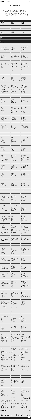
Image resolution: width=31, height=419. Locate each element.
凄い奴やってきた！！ (13, 406)
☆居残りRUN (12, 237)
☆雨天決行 (2, 155)
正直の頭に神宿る (23, 338)
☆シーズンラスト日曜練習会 (4, 91)
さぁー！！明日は (3, 328)
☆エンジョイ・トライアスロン (4, 268)
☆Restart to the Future (4, 265)
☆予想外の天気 (2, 46)
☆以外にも (2, 137)
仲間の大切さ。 (23, 390)
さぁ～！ (12, 352)
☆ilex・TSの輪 (13, 267)
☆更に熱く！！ (23, 92)
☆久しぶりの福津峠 (3, 54)
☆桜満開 (22, 215)
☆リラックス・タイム (23, 275)
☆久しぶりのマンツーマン (4, 156)
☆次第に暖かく (23, 118)
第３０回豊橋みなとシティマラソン (15, 318)
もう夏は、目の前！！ (24, 403)
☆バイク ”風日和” (3, 150)
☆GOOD (22, 125)
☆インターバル (13, 120)
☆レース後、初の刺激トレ (14, 68)
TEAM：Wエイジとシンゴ (4, 321)
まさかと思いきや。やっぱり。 (15, 393)
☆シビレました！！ (13, 195)
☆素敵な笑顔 (22, 250)
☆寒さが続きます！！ (3, 227)
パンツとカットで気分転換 (24, 352)
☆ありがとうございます (4, 285)
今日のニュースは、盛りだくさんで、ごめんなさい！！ (15, 403)
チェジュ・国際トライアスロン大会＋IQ (15, 334)
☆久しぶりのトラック (3, 276)
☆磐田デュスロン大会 (3, 168)
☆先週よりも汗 (2, 107)
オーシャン (22, 334)
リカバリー (12, 296)
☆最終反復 (22, 111)
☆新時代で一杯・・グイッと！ (25, 159)
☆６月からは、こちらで (14, 167)
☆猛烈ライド (2, 99)
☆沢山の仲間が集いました (24, 241)
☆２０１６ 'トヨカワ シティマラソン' (5, 88)
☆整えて (2, 275)
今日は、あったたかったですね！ (15, 365)
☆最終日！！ (12, 100)
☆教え (11, 249)
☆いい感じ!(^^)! (3, 226)
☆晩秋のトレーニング (23, 238)
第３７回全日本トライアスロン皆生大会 (25, 69)
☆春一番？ (22, 219)
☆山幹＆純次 (12, 149)
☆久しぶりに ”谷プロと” (24, 107)
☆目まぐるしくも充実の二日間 (25, 185)
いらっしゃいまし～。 (24, 351)
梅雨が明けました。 (3, 391)
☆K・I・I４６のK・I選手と (24, 220)
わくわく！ (12, 351)
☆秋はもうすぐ (13, 199)
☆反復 (1, 66)
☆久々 (22, 143)
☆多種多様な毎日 (3, 253)
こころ (1, 326)
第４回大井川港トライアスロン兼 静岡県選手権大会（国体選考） (5, 401)
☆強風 (22, 156)
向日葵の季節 (12, 333)
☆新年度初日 (2, 55)
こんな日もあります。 (3, 365)
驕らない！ (2, 397)
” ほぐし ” (22, 302)
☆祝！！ (22, 142)
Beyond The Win (23, 340)
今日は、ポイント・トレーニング (25, 360)
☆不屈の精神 (2, 274)
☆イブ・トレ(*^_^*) (13, 232)
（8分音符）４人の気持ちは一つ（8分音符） (15, 309)
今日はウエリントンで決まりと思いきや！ (25, 350)
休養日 (1, 383)
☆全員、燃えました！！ (4, 269)
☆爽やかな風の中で (13, 102)
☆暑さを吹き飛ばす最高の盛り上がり (5, 260)
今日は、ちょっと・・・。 (14, 359)
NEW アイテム (23, 318)
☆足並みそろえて (3, 196)
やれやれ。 (22, 369)
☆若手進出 (2, 139)
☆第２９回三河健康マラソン (4, 180)
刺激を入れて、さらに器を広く (4, 337)
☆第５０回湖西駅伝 (3, 149)
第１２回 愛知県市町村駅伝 (14, 62)
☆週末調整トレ (13, 47)
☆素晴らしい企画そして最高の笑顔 (5, 273)
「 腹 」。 (12, 394)
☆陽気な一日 (12, 150)
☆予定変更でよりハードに (24, 148)
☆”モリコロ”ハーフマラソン (4, 57)
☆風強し (2, 102)
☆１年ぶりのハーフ (3, 143)
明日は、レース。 (13, 379)
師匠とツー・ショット (24, 355)
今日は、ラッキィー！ (13, 366)
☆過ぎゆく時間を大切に (14, 227)
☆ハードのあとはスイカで (14, 66)
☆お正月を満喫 (23, 229)
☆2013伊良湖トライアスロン (4, 160)
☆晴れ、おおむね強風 (3, 125)
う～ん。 (12, 371)
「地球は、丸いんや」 (24, 303)
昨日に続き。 (12, 383)
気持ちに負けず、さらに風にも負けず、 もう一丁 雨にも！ (5, 358)
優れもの (12, 341)
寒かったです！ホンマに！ (4, 360)
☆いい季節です (23, 173)
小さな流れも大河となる (4, 341)
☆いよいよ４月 (2, 80)
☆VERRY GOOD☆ (23, 293)
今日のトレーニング (3, 380)
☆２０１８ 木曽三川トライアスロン (5, 50)
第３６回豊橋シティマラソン (14, 87)
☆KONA (22, 266)
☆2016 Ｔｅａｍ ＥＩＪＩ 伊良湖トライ (15, 90)
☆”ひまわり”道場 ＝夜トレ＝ (25, 286)
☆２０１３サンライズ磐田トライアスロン (25, 158)
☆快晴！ (22, 233)
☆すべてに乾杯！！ (23, 186)
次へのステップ (23, 326)
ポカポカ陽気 (2, 355)
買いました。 (12, 368)
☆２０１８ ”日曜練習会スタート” (15, 56)
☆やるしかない (2, 77)
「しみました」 (23, 301)
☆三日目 (12, 67)
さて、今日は (22, 328)
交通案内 (30, 410)
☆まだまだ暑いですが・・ (14, 200)
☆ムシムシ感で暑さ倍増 (24, 166)
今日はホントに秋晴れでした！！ (25, 370)
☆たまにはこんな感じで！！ (4, 205)
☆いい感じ (22, 141)
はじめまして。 (3, 408)
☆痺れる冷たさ (23, 84)
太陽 (1, 336)
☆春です (12, 286)
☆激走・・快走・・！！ (24, 226)
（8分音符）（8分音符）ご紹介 (15, 282)
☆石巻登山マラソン (3, 207)
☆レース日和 (22, 210)
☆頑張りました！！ (23, 265)
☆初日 (22, 147)
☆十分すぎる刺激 (3, 68)
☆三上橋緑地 (2, 221)
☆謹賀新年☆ (22, 150)
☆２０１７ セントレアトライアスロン (15, 72)
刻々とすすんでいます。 (4, 351)
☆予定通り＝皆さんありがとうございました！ (15, 192)
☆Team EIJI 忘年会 (3, 63)
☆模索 (11, 147)
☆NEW (1, 79)
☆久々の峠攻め (2, 84)
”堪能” (22, 292)
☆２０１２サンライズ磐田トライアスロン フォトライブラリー (5, 198)
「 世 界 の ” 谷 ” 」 (4, 333)
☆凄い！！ (22, 225)
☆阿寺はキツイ (13, 126)
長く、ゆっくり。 (3, 368)
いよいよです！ (13, 321)
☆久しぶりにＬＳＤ (13, 99)
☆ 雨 (22, 48)
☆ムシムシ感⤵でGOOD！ (24, 205)
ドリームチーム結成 (13, 326)
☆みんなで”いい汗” (13, 273)
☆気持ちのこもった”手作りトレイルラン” (25, 228)
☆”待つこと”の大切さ (13, 119)
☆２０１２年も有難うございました (15, 185)
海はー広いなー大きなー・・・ (25, 407)
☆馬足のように (2, 126)
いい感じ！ (22, 365)
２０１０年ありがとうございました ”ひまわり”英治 (5, 306)
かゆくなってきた (3, 354)
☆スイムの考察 (2, 117)
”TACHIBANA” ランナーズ (4, 304)
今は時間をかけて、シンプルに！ (25, 366)
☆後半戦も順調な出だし (14, 141)
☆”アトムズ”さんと (3, 201)
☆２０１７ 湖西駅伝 (23, 58)
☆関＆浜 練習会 (23, 261)
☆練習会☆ (22, 316)
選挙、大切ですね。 (3, 382)
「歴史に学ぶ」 (13, 316)
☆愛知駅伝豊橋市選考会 (24, 87)
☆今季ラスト (12, 64)
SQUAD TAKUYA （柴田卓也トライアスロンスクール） (25, 392)
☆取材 (1, 62)
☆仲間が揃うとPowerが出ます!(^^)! (25, 244)
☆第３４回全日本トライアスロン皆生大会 (5, 134)
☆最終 (22, 64)
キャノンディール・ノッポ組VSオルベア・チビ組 (15, 180)
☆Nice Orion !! (23, 208)
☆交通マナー (22, 252)
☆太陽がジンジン (23, 168)
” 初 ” (22, 333)
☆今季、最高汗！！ (23, 49)
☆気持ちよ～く (2, 175)
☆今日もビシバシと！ (3, 215)
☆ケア (22, 240)
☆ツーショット (23, 176)
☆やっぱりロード (3, 89)
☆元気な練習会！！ (13, 260)
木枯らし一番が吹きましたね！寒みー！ (5, 367)
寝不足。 (22, 395)
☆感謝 (11, 143)
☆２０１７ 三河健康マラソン (14, 84)
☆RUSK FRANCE (23, 248)
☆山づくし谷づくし (3, 286)
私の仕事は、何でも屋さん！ (24, 406)
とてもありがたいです (13, 329)
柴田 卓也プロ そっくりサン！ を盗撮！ (15, 385)
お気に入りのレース (3, 297)
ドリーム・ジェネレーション (24, 400)
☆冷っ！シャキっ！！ (3, 267)
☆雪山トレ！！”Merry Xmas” (4, 232)
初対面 (22, 321)
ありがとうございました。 (24, 327)
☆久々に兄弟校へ (23, 167)
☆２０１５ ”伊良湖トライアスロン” (15, 109)
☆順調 (11, 125)
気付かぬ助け (2, 338)
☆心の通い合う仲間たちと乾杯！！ (15, 239)
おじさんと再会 (13, 382)
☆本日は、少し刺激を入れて (24, 165)
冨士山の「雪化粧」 (13, 354)
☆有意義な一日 (2, 78)
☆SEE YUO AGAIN (13, 233)
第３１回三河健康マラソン (14, 118)
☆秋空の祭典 (2, 252)
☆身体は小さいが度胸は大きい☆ (5, 307)
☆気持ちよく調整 (3, 165)
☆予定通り (12, 101)
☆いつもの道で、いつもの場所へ (5, 241)
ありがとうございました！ (4, 293)
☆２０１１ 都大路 (23, 232)
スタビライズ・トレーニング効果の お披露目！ (5, 385)
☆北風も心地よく (23, 180)
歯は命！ (22, 394)
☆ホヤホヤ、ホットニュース (14, 265)
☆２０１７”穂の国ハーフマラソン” (15, 80)
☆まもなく (2, 70)
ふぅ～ (1, 320)
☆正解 (1, 141)
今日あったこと (23, 381)
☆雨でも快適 (12, 269)
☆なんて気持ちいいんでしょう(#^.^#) (14, 251)
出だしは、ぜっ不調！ (24, 359)
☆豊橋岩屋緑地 (13, 166)
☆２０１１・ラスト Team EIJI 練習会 (15, 231)
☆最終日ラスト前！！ (23, 100)
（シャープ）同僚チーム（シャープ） (15, 311)
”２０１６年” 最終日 (13, 86)
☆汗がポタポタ (13, 139)
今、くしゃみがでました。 (4, 369)
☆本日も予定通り (23, 175)
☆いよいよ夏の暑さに (23, 47)
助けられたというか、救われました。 (5, 373)
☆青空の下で (22, 211)
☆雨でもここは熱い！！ (24, 273)
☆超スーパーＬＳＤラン (24, 196)
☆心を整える (22, 269)
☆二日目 (22, 67)
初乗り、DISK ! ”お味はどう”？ (15, 405)
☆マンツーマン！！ (13, 183)
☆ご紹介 (12, 275)
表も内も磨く (2, 266)
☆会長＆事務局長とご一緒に (14, 258)
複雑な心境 (12, 340)
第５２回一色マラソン (24, 85)
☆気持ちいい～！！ (3, 208)
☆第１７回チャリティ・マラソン (25, 276)
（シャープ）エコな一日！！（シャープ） (5, 403)
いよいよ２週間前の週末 (4, 340)
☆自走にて (2, 100)
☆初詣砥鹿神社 (13, 184)
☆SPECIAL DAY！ (13, 274)
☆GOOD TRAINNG (13, 211)
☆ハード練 (12, 49)
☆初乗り (22, 54)
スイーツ (2, 327)
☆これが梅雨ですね (13, 268)
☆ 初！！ (2, 211)
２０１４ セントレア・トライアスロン (25, 137)
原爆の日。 (12, 390)
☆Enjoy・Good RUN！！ (4, 210)
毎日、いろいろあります (4, 303)
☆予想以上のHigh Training (4, 239)
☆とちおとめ (2, 225)
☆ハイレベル (2, 167)
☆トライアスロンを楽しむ (24, 267)
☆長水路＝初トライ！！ (4, 261)
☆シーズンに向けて (3, 56)
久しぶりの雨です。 (23, 371)
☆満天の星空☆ (2, 301)
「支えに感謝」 (3, 291)
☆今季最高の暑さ (13, 70)
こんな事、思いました (3, 329)
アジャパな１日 (13, 360)
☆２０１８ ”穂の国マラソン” (14, 55)
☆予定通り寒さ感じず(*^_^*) (4, 233)
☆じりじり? (12, 137)
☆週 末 (12, 283)
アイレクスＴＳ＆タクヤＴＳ (4, 159)
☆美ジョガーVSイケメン (4, 219)
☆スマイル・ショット (3, 209)
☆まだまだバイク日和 (23, 155)
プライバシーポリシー (25, 410)
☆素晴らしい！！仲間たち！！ (25, 201)
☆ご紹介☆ (2, 318)
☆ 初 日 (12, 57)
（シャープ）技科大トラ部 (24, 281)
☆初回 (11, 156)
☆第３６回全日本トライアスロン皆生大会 (5, 95)
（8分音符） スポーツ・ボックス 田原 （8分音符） (15, 294)
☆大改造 (12, 285)
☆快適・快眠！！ (23, 221)
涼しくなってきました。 (24, 382)
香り (1, 319)
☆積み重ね (12, 112)
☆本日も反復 (2, 140)
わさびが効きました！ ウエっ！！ (15, 381)
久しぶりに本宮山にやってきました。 (25, 376)
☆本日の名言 (2, 174)
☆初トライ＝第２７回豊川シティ (25, 239)
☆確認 (11, 148)
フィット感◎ (22, 329)
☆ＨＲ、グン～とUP (13, 209)
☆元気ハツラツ (13, 168)
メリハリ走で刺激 (13, 165)
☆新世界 (22, 274)
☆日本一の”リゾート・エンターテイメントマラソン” (15, 190)
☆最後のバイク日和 (13, 155)
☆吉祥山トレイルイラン (14, 221)
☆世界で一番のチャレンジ (24, 91)
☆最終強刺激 (2, 92)
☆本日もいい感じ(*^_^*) (24, 57)
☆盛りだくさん (13, 207)
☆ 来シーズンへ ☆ (3, 349)
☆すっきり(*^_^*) (13, 226)
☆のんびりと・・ (13, 159)
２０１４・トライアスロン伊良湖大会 (5, 131)
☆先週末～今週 (2, 183)
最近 (1, 334)
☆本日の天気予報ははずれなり (25, 66)
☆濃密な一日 (22, 197)
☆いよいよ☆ (2, 295)
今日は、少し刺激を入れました (15, 380)
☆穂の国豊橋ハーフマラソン (24, 287)
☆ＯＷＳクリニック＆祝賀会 (24, 46)
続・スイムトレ (13, 328)
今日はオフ (12, 370)
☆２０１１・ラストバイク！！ (25, 230)
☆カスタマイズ (13, 197)
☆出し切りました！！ (13, 173)
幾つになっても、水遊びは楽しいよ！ (15, 396)
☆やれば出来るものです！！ (14, 201)
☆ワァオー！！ (13, 174)
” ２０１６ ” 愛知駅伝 (24, 86)
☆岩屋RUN (22, 99)
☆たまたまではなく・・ (14, 186)
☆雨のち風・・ (2, 199)
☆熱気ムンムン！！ (13, 219)
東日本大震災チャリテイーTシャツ (15, 266)
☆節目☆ (1, 292)
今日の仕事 (2, 381)
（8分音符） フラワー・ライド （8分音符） (5, 353)
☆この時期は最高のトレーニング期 (25, 139)
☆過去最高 (2, 250)
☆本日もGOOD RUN (13, 208)
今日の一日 (22, 380)
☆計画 (11, 79)
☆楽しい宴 (2, 238)
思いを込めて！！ (3, 173)
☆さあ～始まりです (13, 229)
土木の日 (12, 240)
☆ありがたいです (3, 296)
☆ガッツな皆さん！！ (23, 258)
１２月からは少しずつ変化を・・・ (5, 359)
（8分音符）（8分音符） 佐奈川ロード (5, 284)
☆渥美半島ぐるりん (3, 176)
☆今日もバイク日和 (3, 101)
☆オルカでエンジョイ (23, 199)
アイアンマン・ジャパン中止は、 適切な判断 (15, 339)
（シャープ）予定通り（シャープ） (25, 296)
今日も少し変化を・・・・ (24, 357)
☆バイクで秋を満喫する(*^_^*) (25, 127)
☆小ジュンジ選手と (13, 91)
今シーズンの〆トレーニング (24, 379)
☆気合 (11, 176)
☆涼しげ (22, 50)
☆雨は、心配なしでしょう (14, 160)
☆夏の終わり (2, 200)
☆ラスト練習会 (23, 89)
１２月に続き (12, 292)
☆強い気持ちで (23, 117)
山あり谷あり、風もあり (4, 119)
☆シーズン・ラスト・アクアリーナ (5, 128)
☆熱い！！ (12, 276)
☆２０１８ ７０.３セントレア (5, 49)
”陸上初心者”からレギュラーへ (15, 307)
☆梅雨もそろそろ (13, 50)
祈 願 (2, 348)
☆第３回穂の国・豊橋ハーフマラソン (5, 218)
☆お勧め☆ (12, 301)
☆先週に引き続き (13, 110)
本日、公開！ (12, 407)
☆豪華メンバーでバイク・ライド (25, 249)
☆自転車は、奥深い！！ (24, 200)
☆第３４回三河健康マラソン (14, 58)
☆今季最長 (12, 78)
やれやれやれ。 (13, 369)
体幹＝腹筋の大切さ (13, 348)
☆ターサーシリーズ (13, 175)
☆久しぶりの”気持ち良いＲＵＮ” (25, 126)
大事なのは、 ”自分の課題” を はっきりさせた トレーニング (25, 398)
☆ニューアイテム (13, 142)
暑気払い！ (2, 390)
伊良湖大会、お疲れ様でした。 (4, 379)
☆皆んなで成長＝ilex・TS (4, 258)
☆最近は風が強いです (23, 218)
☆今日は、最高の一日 (23, 184)
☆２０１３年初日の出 (3, 185)
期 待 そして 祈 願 (14, 337)
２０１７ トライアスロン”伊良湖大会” (5, 65)
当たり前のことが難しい (14, 303)
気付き (22, 341)
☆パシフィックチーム (23, 216)
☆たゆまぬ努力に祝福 (3, 85)
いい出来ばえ (22, 319)
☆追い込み (22, 55)
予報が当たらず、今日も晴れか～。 (5, 395)
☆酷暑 (1, 111)
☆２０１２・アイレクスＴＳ (4, 229)
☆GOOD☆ (12, 295)
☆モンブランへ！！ (13, 210)
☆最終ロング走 (2, 110)
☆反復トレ (22, 207)
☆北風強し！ (2, 184)
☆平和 (22, 259)
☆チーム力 (22, 70)
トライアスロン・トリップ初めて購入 (15, 350)
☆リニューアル (2, 287)
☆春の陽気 (12, 107)
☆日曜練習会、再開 (13, 85)
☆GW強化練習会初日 (23, 77)
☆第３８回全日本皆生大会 (4, 47)
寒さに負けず (12, 319)
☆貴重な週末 (12, 281)
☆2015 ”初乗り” (23, 120)
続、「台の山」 (13, 304)
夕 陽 (12, 336)
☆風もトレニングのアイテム (24, 101)
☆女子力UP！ (12, 218)
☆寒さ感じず (12, 54)
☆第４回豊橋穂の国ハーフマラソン (25, 174)
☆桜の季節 (12, 216)
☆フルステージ (23, 195)
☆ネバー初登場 (2, 249)
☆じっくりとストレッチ (24, 128)
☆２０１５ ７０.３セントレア (25, 112)
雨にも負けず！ (13, 397)
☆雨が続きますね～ (23, 268)
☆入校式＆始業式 (23, 283)
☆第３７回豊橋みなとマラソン (14, 63)
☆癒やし (12, 252)
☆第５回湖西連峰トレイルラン (25, 183)
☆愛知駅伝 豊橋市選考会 (24, 63)
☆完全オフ (12, 157)
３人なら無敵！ (3, 406)
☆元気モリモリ (13, 241)
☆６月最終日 (2, 166)
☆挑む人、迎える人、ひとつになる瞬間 (15, 205)
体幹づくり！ (2, 393)
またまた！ (22, 354)
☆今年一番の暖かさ (23, 56)
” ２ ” (22, 291)
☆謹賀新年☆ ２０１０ (24, 348)
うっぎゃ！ (22, 405)
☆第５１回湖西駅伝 (23, 119)
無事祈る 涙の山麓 (13, 127)
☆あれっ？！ (12, 225)
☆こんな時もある (3, 127)
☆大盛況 (12, 215)
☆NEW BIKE (2, 108)
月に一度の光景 (13, 357)
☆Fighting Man (13, 259)
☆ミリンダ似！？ (3, 142)
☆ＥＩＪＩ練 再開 (13, 46)
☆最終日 (2, 67)
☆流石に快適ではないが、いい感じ (5, 118)
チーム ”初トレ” (13, 302)
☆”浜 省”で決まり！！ (4, 240)
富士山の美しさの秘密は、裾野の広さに (15, 356)
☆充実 (1, 157)
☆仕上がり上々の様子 (23, 78)
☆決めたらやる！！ (23, 79)
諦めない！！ (13, 400)
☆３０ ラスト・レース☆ (14, 291)
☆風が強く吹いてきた (3, 120)
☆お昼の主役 (22, 237)
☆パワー (22, 102)
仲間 (11, 320)
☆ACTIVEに (2, 195)
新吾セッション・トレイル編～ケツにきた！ (15, 344)
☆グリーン (12, 261)
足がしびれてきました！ (4, 405)
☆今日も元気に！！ (3, 48)
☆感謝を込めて (2, 220)
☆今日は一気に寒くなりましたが (5, 237)
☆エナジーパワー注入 (3, 259)
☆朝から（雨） (2, 112)
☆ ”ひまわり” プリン (24, 282)
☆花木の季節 (2, 282)
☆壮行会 (22, 62)
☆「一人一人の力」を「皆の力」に (25, 285)
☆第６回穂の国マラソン (14, 117)
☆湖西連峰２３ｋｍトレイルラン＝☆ (5, 302)
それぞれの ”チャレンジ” (14, 327)
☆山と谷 (12, 287)
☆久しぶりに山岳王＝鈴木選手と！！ (15, 238)
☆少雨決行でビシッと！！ (4, 147)
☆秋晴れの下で (13, 253)
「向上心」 (22, 295)
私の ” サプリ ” (13, 391)
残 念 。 (22, 393)
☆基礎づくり (12, 248)
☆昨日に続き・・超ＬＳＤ (14, 196)
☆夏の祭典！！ (23, 260)
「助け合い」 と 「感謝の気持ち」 (25, 337)
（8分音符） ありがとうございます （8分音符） (5, 316)
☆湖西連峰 (22, 149)
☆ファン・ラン (23, 253)
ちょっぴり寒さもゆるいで (14, 297)
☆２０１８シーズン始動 (4, 58)
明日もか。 (2, 370)
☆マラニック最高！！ (3, 248)
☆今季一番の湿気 (13, 48)
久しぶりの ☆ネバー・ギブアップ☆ (25, 336)
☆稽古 (1, 186)
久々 (21, 368)
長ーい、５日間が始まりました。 (5, 407)
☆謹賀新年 (2, 86)
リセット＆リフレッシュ (24, 320)
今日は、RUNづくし (23, 307)
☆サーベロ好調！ (23, 140)
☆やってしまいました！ (14, 111)
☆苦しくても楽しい (13, 220)
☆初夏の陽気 (22, 209)
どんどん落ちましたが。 (4, 394)
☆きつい (22, 110)
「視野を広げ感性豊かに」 (24, 297)
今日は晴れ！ (2, 371)
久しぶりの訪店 (13, 128)
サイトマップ (20, 410)
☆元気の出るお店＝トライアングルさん (5, 217)
